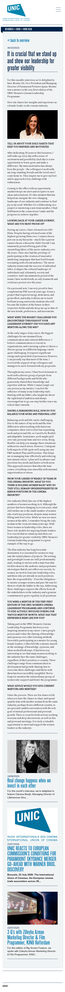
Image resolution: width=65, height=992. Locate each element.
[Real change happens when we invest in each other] (32, 756)
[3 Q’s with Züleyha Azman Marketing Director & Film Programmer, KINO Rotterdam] (32, 908)
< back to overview (18, 40)
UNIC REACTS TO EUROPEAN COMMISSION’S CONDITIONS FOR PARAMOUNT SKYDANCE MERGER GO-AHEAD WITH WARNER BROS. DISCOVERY (31, 859)
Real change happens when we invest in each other (29, 783)
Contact (5, 986)
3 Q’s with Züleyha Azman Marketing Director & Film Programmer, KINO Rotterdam (28, 937)
